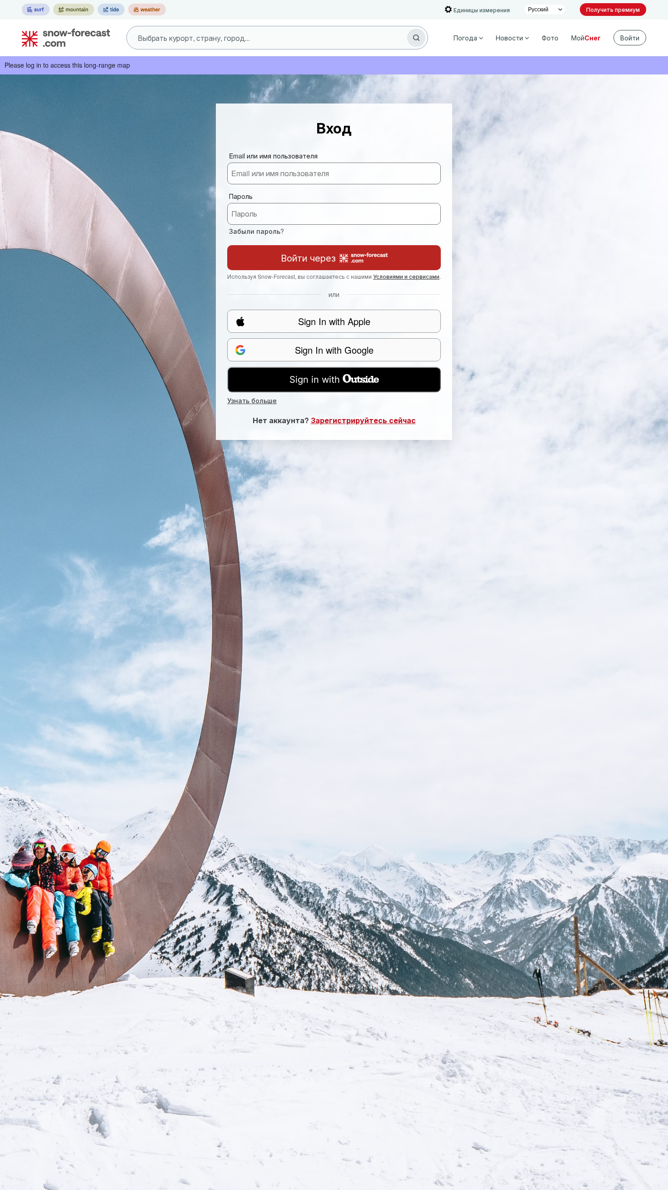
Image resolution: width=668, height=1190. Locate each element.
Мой (586, 37)
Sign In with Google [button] (334, 349)
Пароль (241, 196)
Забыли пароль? (256, 231)
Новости (509, 37)
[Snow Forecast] (63, 38)
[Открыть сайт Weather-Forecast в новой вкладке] (147, 9)
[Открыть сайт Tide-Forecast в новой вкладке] (111, 9)
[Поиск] (416, 38)
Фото (550, 37)
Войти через (308, 257)
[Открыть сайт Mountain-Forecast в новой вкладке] (73, 9)
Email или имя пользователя (273, 155)
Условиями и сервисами (406, 276)
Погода (465, 37)
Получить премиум (613, 9)
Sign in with (314, 379)
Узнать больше (252, 400)
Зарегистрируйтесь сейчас (363, 420)
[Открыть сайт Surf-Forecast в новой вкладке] (36, 9)
